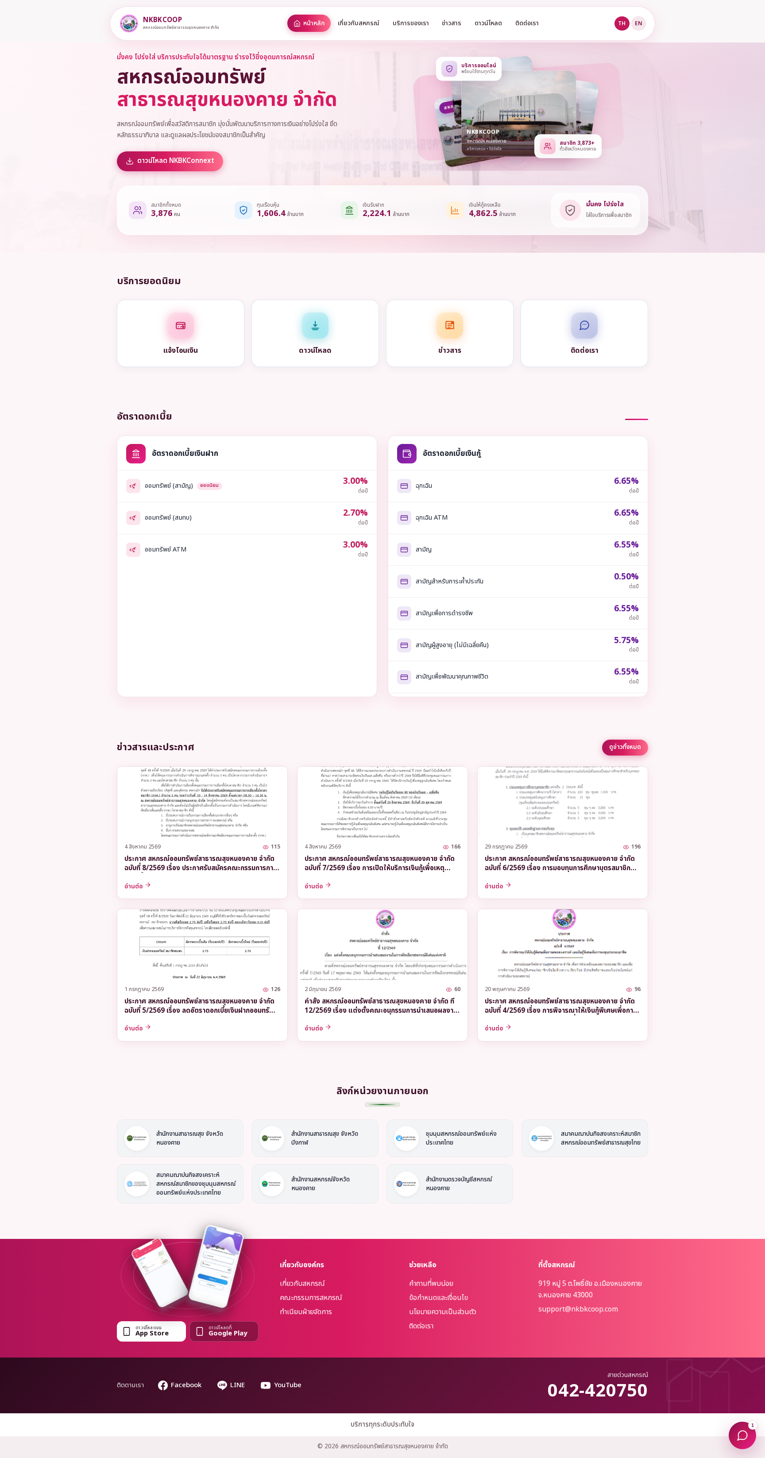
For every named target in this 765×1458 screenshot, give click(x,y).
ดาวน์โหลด (488, 23)
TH (622, 23)
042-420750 (598, 1391)
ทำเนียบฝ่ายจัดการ (306, 1312)
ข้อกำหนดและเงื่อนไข (438, 1297)
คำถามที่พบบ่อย (431, 1283)
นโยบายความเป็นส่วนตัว (442, 1312)
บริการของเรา (411, 23)
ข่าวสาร (451, 23)
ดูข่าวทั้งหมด (625, 747)
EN (638, 23)
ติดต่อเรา (527, 23)
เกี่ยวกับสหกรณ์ (358, 23)
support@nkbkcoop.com (578, 1309)
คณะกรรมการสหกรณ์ (311, 1297)
